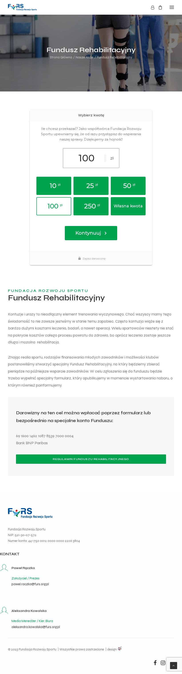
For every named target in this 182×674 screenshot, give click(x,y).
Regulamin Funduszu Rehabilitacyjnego (91, 459)
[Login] (150, 7)
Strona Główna (61, 57)
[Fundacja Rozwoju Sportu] (22, 7)
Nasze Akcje (84, 57)
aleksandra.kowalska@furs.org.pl (36, 627)
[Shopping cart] (158, 7)
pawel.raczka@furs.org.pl (30, 584)
